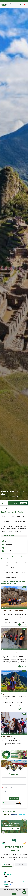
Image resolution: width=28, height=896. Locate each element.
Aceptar (14, 894)
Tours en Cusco (16, 506)
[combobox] (3, 787)
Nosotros (5, 0)
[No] (26, 892)
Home (2, 506)
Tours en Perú (8, 506)
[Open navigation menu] (2, 503)
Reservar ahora (14, 798)
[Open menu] (20, 5)
